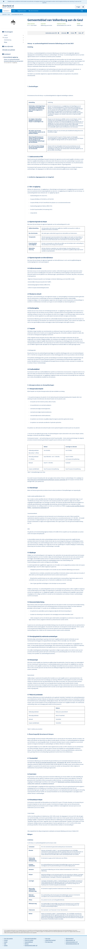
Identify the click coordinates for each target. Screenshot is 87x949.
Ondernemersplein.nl (71, 942)
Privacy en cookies (29, 940)
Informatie (63, 33)
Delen (80, 33)
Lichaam (5, 37)
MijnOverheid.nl (69, 938)
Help (5, 943)
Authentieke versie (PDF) (52, 33)
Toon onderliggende (3, 37)
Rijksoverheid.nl (69, 940)
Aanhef (5, 35)
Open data (47, 938)
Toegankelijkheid (29, 942)
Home (13, 11)
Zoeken (6, 945)
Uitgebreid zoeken (22, 11)
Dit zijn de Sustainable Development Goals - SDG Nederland (50, 762)
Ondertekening (7, 40)
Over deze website (8, 938)
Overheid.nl (6, 11)
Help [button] (82, 11)
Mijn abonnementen (33, 11)
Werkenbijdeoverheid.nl (71, 943)
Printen (72, 33)
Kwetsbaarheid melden (30, 945)
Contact (6, 940)
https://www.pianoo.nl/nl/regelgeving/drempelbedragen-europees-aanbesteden (46, 479)
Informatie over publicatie (8, 50)
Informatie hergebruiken (30, 938)
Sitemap (27, 943)
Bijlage (5, 42)
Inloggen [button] (78, 7)
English (5, 942)
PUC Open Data (49, 942)
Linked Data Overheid (50, 940)
